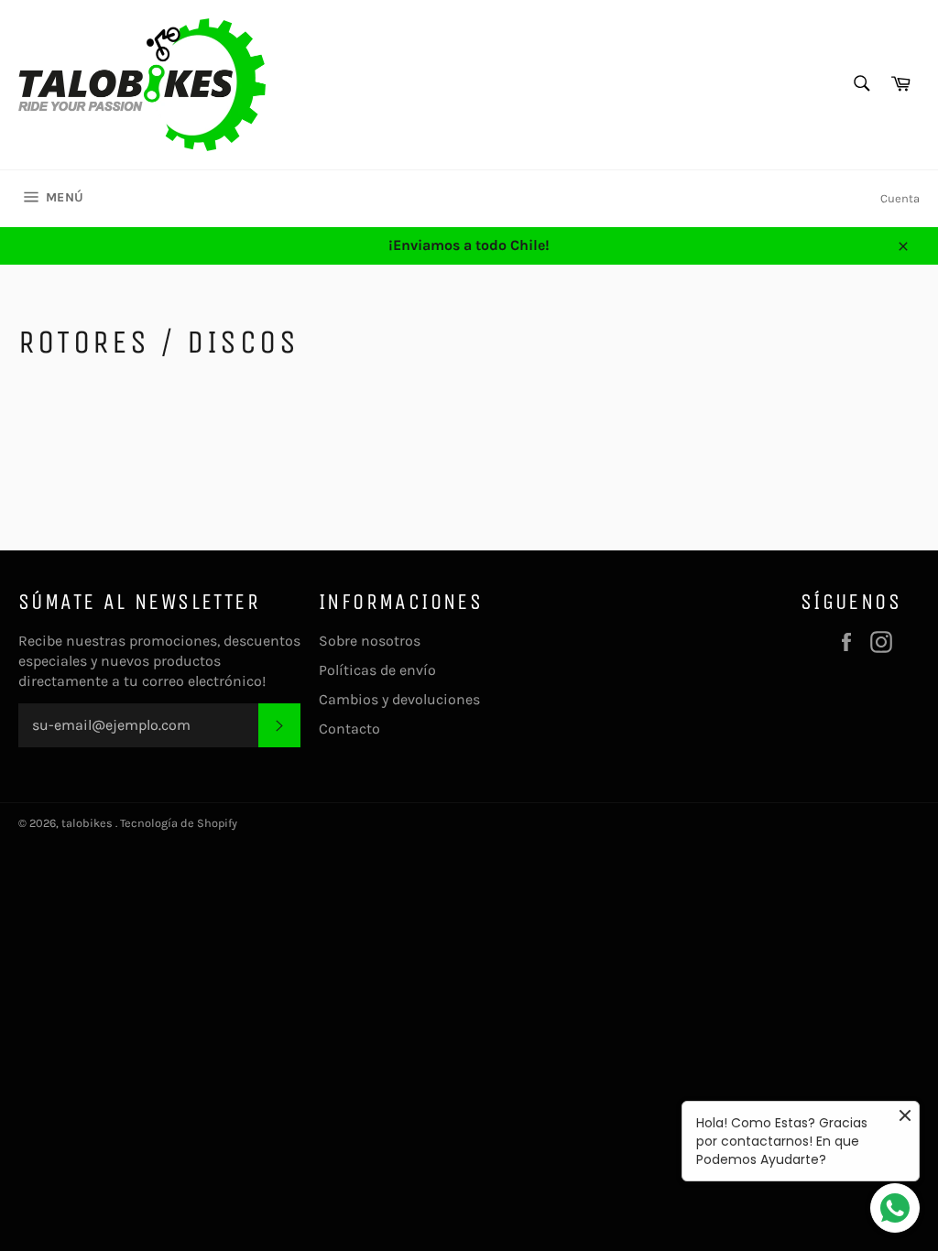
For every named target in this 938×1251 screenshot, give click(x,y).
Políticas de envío (377, 670)
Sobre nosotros (369, 640)
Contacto (349, 728)
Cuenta (900, 198)
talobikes (88, 823)
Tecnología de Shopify (178, 823)
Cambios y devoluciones (399, 699)
